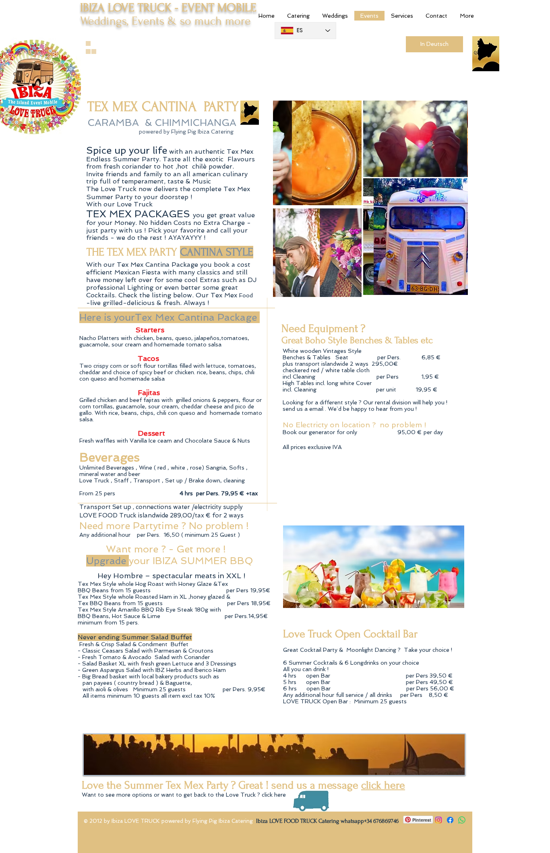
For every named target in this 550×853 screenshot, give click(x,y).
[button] (317, 153)
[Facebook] (450, 820)
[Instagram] (438, 820)
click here (383, 785)
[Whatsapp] (461, 820)
